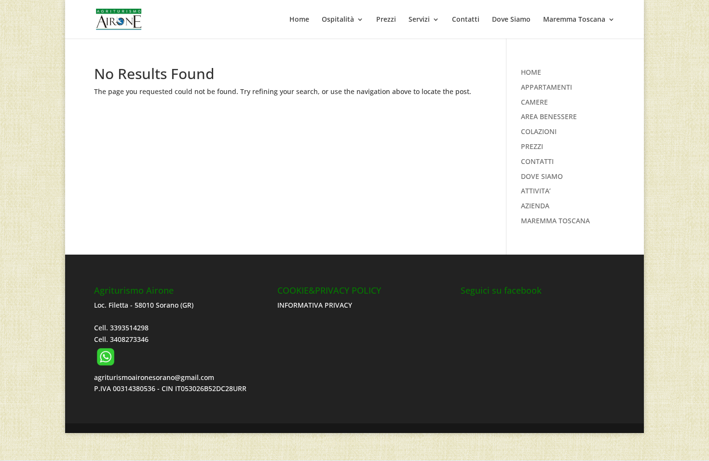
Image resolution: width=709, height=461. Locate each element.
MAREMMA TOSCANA (555, 220)
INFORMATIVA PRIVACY (314, 305)
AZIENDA (535, 205)
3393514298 (129, 327)
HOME (531, 72)
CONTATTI (537, 161)
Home (299, 20)
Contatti (465, 20)
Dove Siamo (511, 20)
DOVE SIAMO (542, 176)
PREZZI (532, 146)
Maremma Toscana (574, 20)
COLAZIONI (539, 131)
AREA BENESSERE (549, 116)
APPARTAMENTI (546, 87)
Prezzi (386, 20)
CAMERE (534, 102)
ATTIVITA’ (536, 190)
